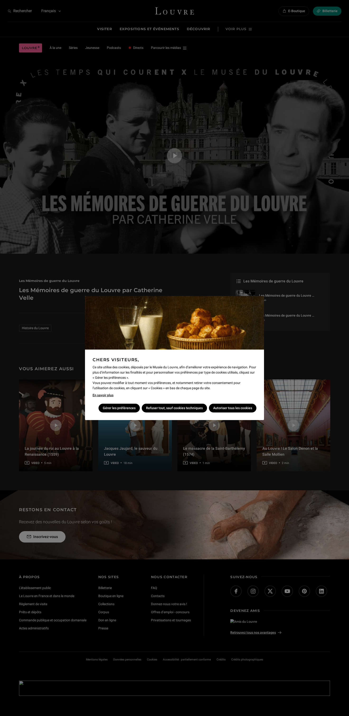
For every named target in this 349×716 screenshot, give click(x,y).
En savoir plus (103, 395)
